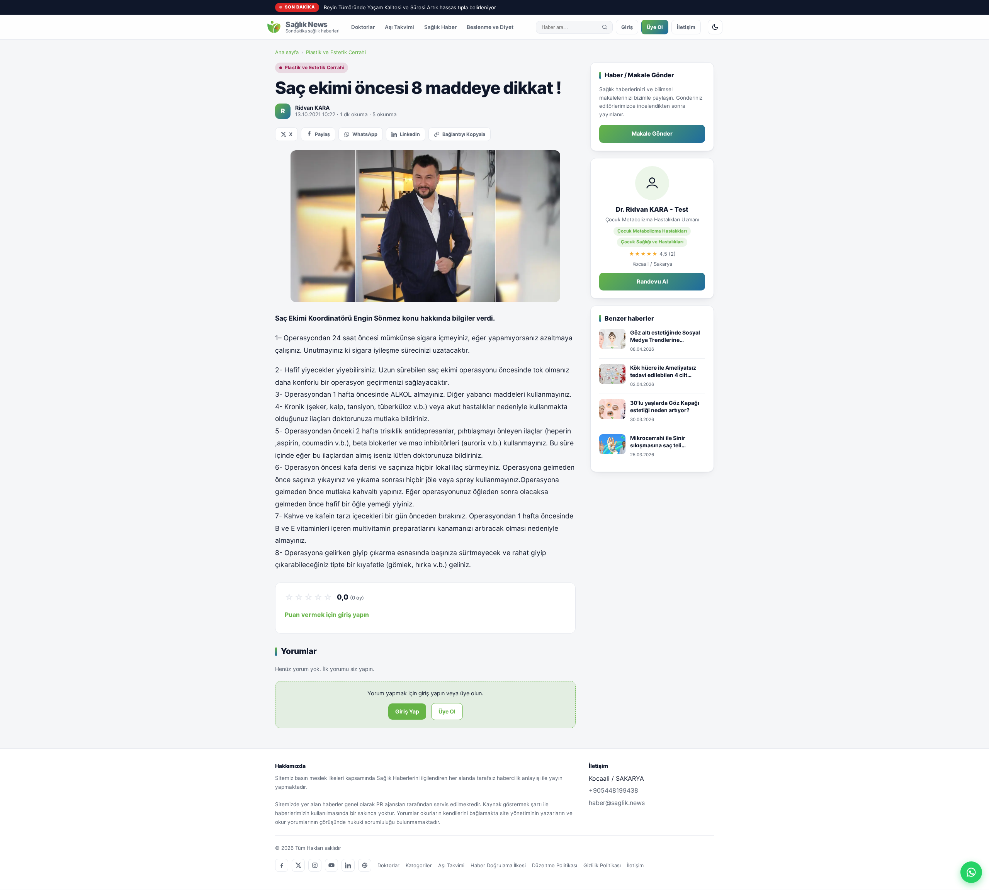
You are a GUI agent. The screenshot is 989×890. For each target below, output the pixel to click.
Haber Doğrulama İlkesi (498, 865)
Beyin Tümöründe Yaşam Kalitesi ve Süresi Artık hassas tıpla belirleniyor (410, 7)
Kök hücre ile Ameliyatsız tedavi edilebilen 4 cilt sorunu (663, 371)
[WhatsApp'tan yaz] (971, 872)
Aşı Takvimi (399, 27)
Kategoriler (419, 865)
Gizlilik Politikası (602, 865)
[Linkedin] (348, 865)
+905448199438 (613, 790)
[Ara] (605, 27)
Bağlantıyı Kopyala (463, 134)
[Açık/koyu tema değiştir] (715, 27)
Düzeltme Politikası (554, 865)
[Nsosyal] (364, 865)
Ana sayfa (287, 52)
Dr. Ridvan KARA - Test (652, 209)
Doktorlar (363, 27)
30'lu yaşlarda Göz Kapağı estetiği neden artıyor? (664, 406)
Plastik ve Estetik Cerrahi (336, 52)
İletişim (686, 27)
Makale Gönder (652, 133)
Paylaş (322, 134)
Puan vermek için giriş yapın (327, 614)
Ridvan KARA (312, 107)
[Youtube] (331, 865)
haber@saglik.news (617, 803)
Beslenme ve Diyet (490, 27)
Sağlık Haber (440, 27)
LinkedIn (410, 134)
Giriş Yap (407, 711)
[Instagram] (314, 865)
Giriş (627, 27)
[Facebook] (281, 865)
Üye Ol (655, 27)
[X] (298, 865)
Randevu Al (652, 281)
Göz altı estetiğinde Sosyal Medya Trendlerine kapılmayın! (665, 336)
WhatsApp (364, 134)
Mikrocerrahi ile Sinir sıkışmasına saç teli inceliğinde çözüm (657, 442)
